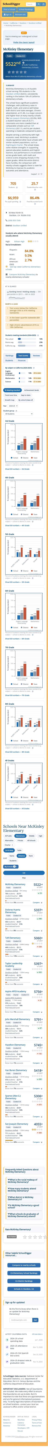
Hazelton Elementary (15, 1045)
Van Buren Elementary (16, 1070)
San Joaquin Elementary (19, 118)
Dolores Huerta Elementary (12, 911)
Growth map (9, 400)
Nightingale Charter (14, 145)
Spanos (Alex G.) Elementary (13, 1097)
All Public (8, 836)
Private (20, 840)
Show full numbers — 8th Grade (17, 752)
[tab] (24, 1181)
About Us (6, 1420)
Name (12, 856)
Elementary (20, 836)
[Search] (38, 4)
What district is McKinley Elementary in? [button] (20, 1198)
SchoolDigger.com (21, 1437)
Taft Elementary (12, 938)
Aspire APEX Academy (15, 991)
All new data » (37, 1334)
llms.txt (20, 1431)
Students (13, 860)
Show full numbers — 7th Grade (17, 695)
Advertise (6, 1426)
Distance (21, 856)
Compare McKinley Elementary (22, 274)
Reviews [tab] (36, 355)
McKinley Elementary (15, 884)
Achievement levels (31, 390)
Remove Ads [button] (20, 14)
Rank (31, 856)
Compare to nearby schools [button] (24, 1265)
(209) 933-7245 (14, 220)
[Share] (43, 4)
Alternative (9, 840)
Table (19, 850)
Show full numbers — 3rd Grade (17, 469)
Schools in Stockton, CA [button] (24, 1289)
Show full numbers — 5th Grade (17, 582)
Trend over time (11, 395)
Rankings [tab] (9, 355)
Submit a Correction (21, 1424)
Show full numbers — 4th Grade (17, 525)
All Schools (31, 840)
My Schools (10, 866)
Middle (31, 836)
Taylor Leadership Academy (13, 964)
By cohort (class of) (26, 400)
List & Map (9, 850)
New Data (21, 1420)
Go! (35, 1320)
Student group (10, 411)
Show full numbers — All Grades (17, 808)
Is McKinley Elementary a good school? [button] (23, 1206)
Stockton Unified (13, 94)
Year (5, 406)
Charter (9, 845)
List (24, 873)
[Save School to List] (42, 903)
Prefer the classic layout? (24, 42)
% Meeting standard (12, 390)
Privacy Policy (37, 1420)
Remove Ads (36, 1426)
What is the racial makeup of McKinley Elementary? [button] (22, 1180)
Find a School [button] (9, 9)
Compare (36, 902)
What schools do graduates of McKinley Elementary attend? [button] (23, 1215)
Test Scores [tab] (23, 355)
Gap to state (25, 395)
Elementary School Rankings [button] (23, 1273)
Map (24, 878)
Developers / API (23, 1428)
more (11, 264)
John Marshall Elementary (17, 1019)
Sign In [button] (8, 14)
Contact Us (7, 1423)
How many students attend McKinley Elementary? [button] (22, 1189)
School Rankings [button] (26, 9)
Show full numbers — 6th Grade (17, 639)
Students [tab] (9, 360)
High (40, 836)
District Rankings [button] (24, 1281)
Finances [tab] (22, 360)
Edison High (19, 241)
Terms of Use (37, 1423)
